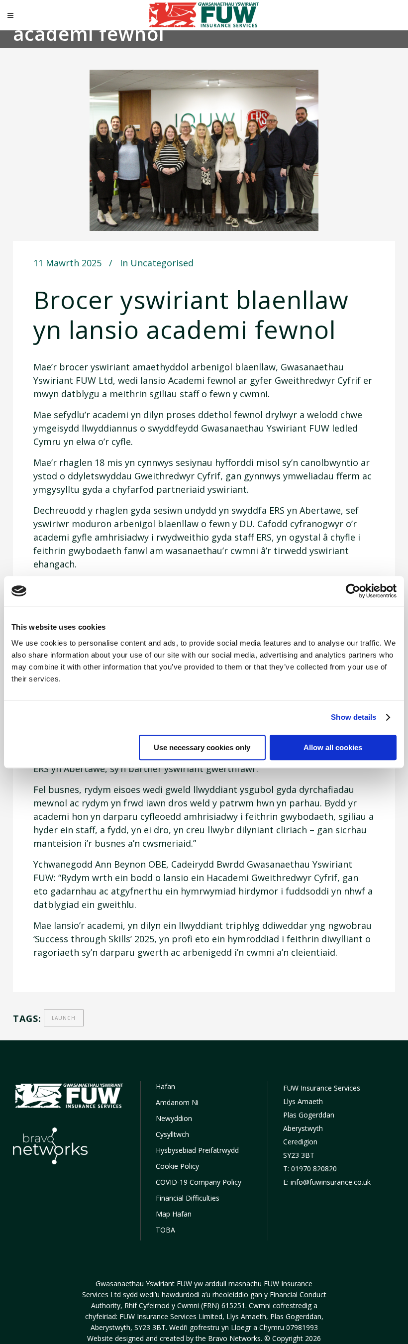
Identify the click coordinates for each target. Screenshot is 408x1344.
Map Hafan (174, 1214)
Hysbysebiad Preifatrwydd (197, 1150)
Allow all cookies (333, 747)
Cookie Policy (177, 1166)
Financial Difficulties (187, 1198)
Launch (64, 1017)
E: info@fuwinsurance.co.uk (327, 1182)
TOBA (165, 1229)
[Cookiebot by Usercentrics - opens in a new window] (353, 590)
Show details (353, 717)
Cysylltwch (172, 1134)
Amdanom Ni (177, 1102)
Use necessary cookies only (202, 747)
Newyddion (174, 1118)
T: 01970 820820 (310, 1168)
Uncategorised (162, 263)
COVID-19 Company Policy (198, 1182)
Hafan (165, 1086)
